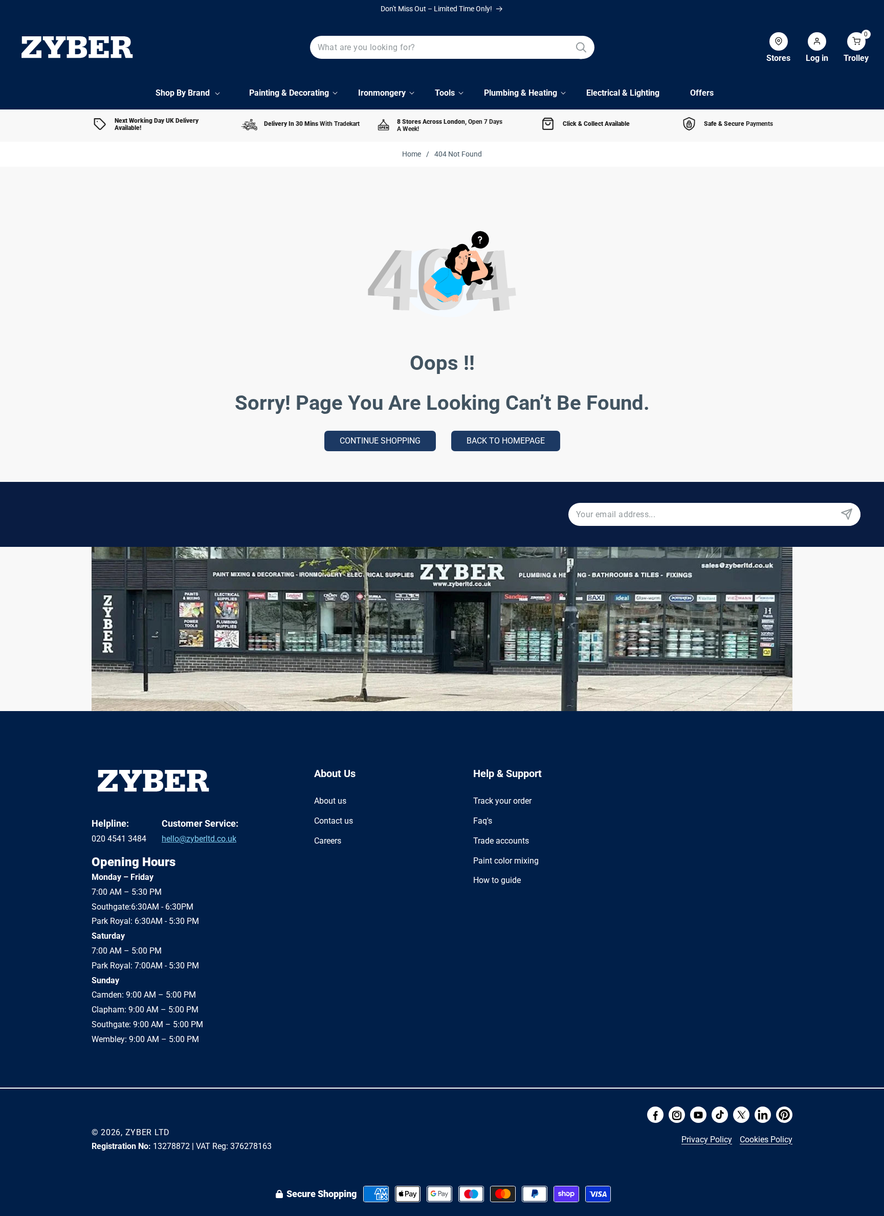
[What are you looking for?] (580, 47)
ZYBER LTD (147, 1132)
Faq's (482, 820)
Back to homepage (506, 441)
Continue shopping (380, 441)
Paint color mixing (506, 860)
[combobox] (452, 47)
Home (411, 154)
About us (330, 801)
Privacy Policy (706, 1139)
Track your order (502, 801)
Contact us (333, 820)
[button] (848, 47)
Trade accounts (501, 840)
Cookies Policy (766, 1139)
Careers (327, 840)
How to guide (497, 880)
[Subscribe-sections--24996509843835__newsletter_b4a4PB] (846, 514)
